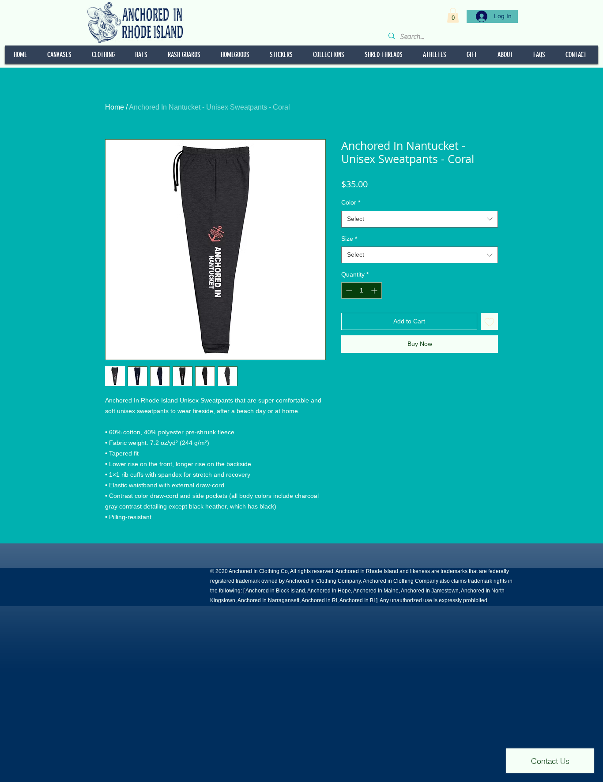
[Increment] (375, 290)
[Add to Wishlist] (489, 321)
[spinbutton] (361, 290)
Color (350, 202)
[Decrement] (348, 290)
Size (349, 238)
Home (114, 107)
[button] (453, 15)
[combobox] (419, 219)
